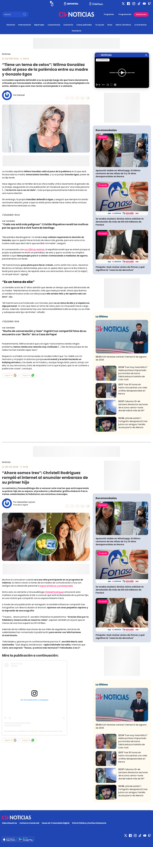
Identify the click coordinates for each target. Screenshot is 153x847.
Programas (109, 14)
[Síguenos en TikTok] (139, 3)
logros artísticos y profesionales (56, 585)
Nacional (11, 25)
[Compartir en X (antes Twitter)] (77, 98)
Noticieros (76, 31)
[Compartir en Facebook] (67, 98)
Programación (125, 14)
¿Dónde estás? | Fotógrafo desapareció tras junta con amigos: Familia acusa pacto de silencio (132, 423)
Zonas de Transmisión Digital (55, 823)
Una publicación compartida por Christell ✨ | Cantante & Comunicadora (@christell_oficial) (38, 731)
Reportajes (39, 25)
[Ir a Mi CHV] (51, 3)
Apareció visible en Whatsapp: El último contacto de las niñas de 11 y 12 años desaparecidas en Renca (118, 173)
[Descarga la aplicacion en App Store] (26, 839)
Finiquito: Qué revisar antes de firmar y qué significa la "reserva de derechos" (120, 268)
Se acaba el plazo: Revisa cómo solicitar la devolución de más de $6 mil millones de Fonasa (120, 221)
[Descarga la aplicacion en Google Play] (9, 839)
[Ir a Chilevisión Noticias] (76, 14)
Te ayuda (99, 25)
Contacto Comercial (29, 823)
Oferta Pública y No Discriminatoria (89, 823)
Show (109, 25)
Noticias (6, 54)
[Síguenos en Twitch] (149, 3)
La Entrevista (140, 25)
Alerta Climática (123, 25)
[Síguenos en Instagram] (133, 3)
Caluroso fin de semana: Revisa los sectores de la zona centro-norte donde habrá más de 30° (133, 406)
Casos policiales (84, 25)
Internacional (24, 25)
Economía (68, 25)
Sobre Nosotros (9, 823)
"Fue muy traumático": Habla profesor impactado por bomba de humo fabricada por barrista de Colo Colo (133, 373)
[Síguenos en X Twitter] (123, 3)
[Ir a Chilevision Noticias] (76, 817)
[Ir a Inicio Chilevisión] (96, 3)
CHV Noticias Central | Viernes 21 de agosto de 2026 (121, 358)
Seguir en (9, 375)
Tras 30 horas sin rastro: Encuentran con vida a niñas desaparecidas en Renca (132, 389)
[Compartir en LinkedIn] (83, 98)
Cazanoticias (54, 25)
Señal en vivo (141, 14)
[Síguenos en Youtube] (144, 3)
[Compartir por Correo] (88, 98)
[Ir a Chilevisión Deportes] (71, 3)
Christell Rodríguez (54, 592)
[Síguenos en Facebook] (128, 3)
